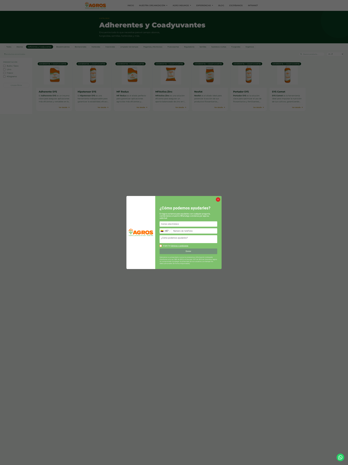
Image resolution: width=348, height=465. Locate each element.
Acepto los (175, 246)
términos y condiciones (179, 246)
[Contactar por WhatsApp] (340, 457)
